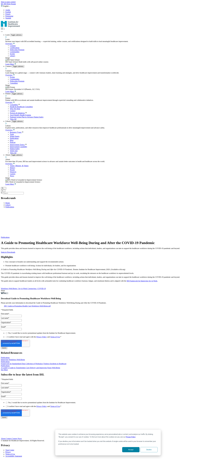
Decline (149, 450)
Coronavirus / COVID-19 (36, 289)
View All (13, 119)
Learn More (9, 64)
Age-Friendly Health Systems (20, 115)
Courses (13, 46)
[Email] (7, 293)
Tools (12, 134)
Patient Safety (15, 149)
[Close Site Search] (3, 191)
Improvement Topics (17, 145)
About (7, 155)
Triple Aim (14, 151)
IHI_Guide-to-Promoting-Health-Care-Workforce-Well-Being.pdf (27, 306)
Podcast (12, 142)
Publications (14, 138)
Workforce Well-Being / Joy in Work (14, 289)
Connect (8, 66)
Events (12, 54)
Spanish (8, 18)
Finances (13, 172)
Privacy (8, 452)
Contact (12, 111)
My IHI (4, 4)
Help (9, 4)
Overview (9, 44)
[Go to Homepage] (10, 27)
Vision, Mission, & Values (19, 166)
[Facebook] (3, 293)
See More (4, 370)
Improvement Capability (18, 147)
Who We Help (15, 109)
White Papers (14, 136)
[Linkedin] (5, 293)
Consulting (14, 83)
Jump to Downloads (8, 252)
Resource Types (16, 132)
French (7, 14)
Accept (130, 450)
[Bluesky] (2, 293)
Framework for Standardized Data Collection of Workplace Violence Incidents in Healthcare (33, 364)
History (12, 168)
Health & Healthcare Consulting (21, 107)
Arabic (7, 10)
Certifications (14, 48)
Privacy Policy (130, 437)
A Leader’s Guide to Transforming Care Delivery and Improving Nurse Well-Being (30, 368)
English (8, 12)
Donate (13, 4)
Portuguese (9, 16)
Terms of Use (55, 337)
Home (7, 203)
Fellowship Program (17, 50)
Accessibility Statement (13, 456)
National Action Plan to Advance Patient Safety (27, 117)
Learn (7, 35)
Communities (14, 52)
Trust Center (9, 450)
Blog (11, 140)
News (12, 176)
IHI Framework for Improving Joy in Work (142, 281)
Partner (8, 94)
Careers (12, 174)
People (12, 170)
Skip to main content (8, 2)
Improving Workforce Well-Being (13, 360)
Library (12, 56)
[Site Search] (3, 188)
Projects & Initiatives (17, 113)
